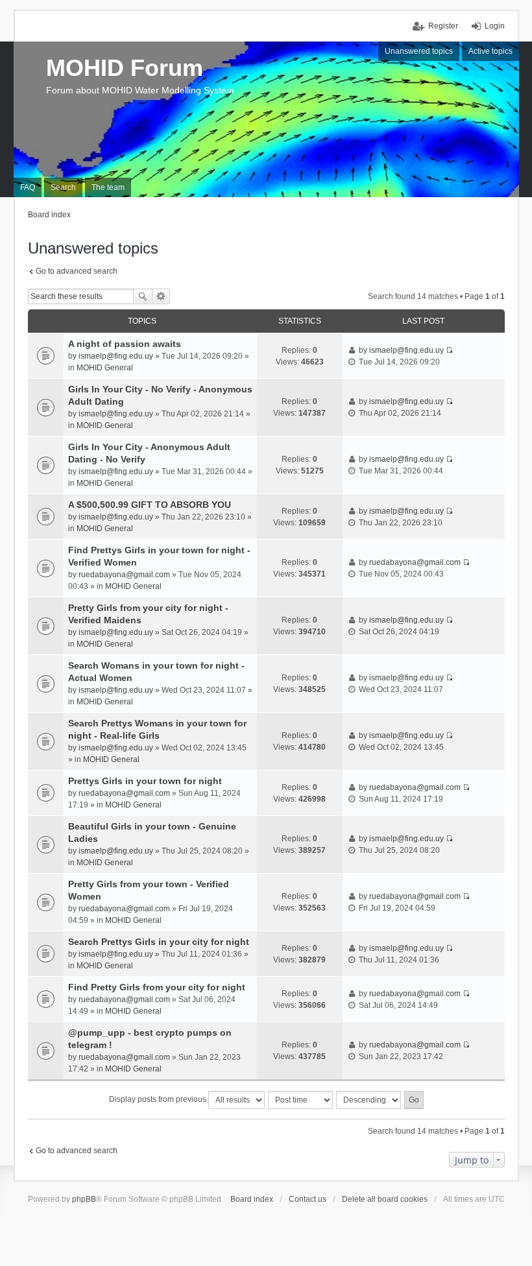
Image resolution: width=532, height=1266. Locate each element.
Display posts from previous (158, 1099)
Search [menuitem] (63, 187)
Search (142, 296)
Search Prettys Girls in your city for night (158, 942)
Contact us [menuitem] (307, 1199)
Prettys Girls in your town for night (145, 781)
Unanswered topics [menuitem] (419, 51)
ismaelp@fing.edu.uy (116, 356)
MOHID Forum (124, 67)
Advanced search (161, 296)
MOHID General (105, 367)
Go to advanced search (76, 271)
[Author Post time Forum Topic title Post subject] (301, 1100)
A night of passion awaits (124, 344)
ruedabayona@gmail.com (124, 574)
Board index (251, 1199)
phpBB (84, 1199)
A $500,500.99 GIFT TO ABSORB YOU (149, 504)
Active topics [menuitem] (490, 51)
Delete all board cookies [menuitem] (385, 1199)
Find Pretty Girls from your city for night (156, 987)
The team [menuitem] (108, 187)
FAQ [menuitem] (27, 187)
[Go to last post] (449, 350)
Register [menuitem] (443, 25)
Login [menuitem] (495, 25)
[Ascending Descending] (369, 1100)
